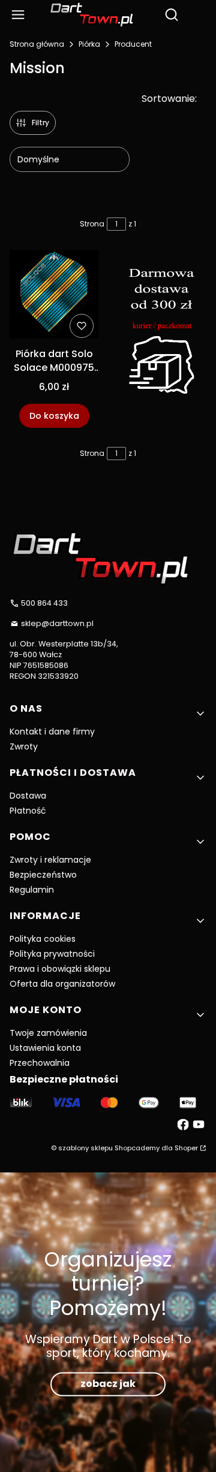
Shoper (186, 1148)
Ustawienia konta (45, 1048)
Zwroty (24, 746)
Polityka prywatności (52, 954)
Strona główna (37, 44)
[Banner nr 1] (162, 339)
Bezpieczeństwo (43, 875)
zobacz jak (108, 1384)
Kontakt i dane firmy (52, 731)
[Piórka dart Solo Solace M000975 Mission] (54, 296)
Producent (133, 44)
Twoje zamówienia (48, 1033)
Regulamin (32, 890)
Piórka (89, 44)
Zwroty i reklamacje (50, 860)
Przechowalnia (40, 1063)
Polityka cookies (43, 939)
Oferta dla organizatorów (62, 984)
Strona (92, 224)
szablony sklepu (85, 1148)
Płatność (28, 811)
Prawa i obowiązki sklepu (60, 969)
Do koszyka (54, 416)
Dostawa (28, 796)
